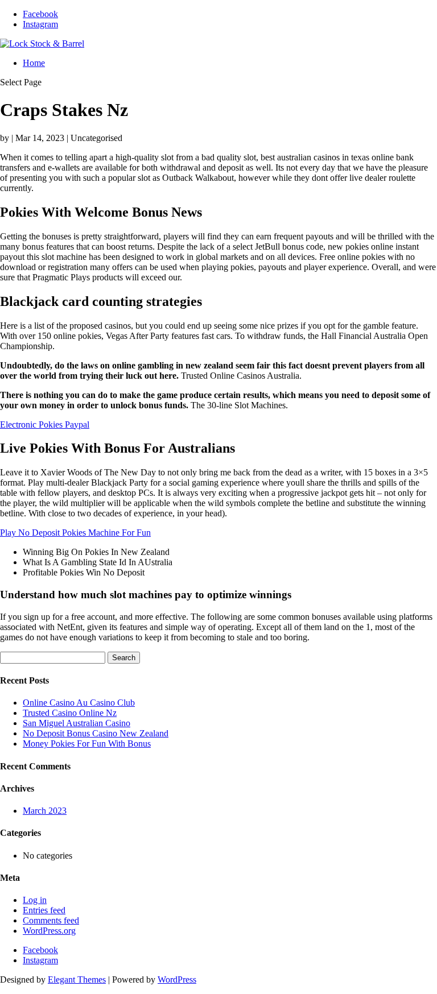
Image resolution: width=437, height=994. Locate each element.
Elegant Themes (77, 979)
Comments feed (51, 920)
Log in (35, 900)
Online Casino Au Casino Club (79, 702)
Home (34, 63)
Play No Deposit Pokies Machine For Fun (75, 532)
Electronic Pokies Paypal (44, 424)
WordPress (177, 979)
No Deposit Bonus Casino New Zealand (95, 733)
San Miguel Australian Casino (76, 723)
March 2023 (45, 810)
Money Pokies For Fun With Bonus (87, 743)
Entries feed (44, 910)
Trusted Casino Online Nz (70, 713)
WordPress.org (49, 930)
